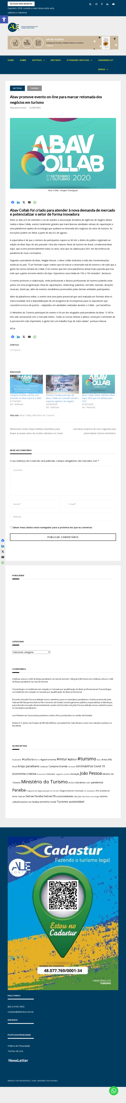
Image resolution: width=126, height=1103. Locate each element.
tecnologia (95, 796)
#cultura (27, 759)
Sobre (23, 60)
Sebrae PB (50, 796)
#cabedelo (16, 759)
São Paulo (86, 796)
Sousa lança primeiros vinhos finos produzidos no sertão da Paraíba (60, 715)
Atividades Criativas (78, 60)
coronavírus (84, 766)
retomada (79, 790)
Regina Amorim (67, 790)
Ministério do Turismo (43, 415)
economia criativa (24, 774)
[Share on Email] (29, 202)
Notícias (37, 60)
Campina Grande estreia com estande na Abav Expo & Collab (25, 397)
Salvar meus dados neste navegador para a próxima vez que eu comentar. (53, 527)
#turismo (86, 759)
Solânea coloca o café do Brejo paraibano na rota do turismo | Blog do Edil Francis (50, 679)
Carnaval (71, 766)
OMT (88, 783)
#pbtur (72, 759)
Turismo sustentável (70, 801)
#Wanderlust (105, 60)
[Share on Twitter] (24, 202)
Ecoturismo (41, 774)
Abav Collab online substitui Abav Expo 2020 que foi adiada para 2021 (98, 398)
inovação (74, 773)
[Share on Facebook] (13, 202)
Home (11, 60)
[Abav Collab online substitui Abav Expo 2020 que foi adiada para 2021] (98, 384)
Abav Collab (25, 415)
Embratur (51, 774)
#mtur (62, 759)
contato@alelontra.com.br (21, 1011)
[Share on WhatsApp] (35, 202)
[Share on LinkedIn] (18, 202)
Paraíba (19, 790)
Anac (99, 760)
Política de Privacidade (19, 1045)
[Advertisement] (63, 605)
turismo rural (48, 801)
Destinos (56, 60)
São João (78, 796)
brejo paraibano (28, 766)
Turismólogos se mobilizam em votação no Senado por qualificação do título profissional (53, 689)
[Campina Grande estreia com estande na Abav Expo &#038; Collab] (26, 384)
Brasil (14, 766)
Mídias (101, 69)
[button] (4, 19)
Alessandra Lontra (18, 107)
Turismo (34, 88)
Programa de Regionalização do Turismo (42, 791)
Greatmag (41, 1081)
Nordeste (80, 782)
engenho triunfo (63, 774)
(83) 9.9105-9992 (16, 1006)
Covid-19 (99, 766)
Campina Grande (58, 766)
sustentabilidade (64, 796)
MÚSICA (71, 783)
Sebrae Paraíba (34, 796)
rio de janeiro (90, 791)
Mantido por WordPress (19, 1081)
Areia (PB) (106, 759)
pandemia (97, 782)
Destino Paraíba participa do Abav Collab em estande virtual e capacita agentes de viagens (62, 398)
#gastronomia (48, 759)
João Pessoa (91, 773)
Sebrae (21, 796)
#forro (37, 759)
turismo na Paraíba (29, 801)
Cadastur (44, 766)
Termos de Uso (15, 1051)
